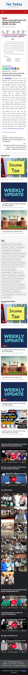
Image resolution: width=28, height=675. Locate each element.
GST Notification (12, 262)
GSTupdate (20, 266)
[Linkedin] (15, 68)
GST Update (13, 266)
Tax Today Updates (6, 297)
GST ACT (15, 256)
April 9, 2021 (12, 26)
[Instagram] (12, 68)
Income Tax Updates (6, 281)
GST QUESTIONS (5, 266)
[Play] (3, 462)
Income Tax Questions (7, 278)
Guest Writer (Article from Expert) (9, 179)
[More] (18, 68)
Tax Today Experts (20, 287)
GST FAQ (12, 259)
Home (4, 661)
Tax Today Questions (20, 294)
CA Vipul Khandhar (15, 250)
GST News (18, 259)
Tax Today (14, 4)
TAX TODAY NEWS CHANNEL (7, 294)
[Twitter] (9, 68)
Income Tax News (20, 275)
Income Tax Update (18, 278)
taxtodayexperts (6, 291)
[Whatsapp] (3, 68)
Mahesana (13, 132)
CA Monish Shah (5, 250)
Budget (12, 247)
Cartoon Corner (13, 663)
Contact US (21, 663)
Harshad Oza (8, 132)
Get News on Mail (6, 665)
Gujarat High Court (17, 272)
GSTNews (4, 262)
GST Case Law (5, 259)
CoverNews (22, 670)
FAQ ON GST (4, 256)
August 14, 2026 (19, 434)
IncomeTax (11, 275)
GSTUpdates (12, 269)
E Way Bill (23, 253)
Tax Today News (16, 291)
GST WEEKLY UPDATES (6, 272)
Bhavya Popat (6, 26)
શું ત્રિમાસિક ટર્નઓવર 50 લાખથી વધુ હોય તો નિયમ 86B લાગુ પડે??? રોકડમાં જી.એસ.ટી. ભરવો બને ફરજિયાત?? (13, 138)
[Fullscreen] (25, 462)
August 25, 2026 (19, 179)
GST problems (21, 262)
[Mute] (23, 462)
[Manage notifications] (24, 671)
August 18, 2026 (19, 233)
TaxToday (11, 287)
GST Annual (21, 256)
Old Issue (5, 663)
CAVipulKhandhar (6, 253)
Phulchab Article (21, 284)
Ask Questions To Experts (19, 665)
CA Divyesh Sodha (20, 247)
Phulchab (12, 284)
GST (10, 256)
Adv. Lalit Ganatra (16, 244)
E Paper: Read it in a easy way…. (16, 661)
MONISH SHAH (5, 284)
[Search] (25, 11)
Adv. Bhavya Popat (6, 244)
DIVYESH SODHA (15, 253)
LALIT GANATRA (16, 281)
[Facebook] (6, 68)
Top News (4, 18)
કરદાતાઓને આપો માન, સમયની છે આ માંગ (12, 231)
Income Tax (4, 275)
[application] (14, 456)
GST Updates (5, 269)
